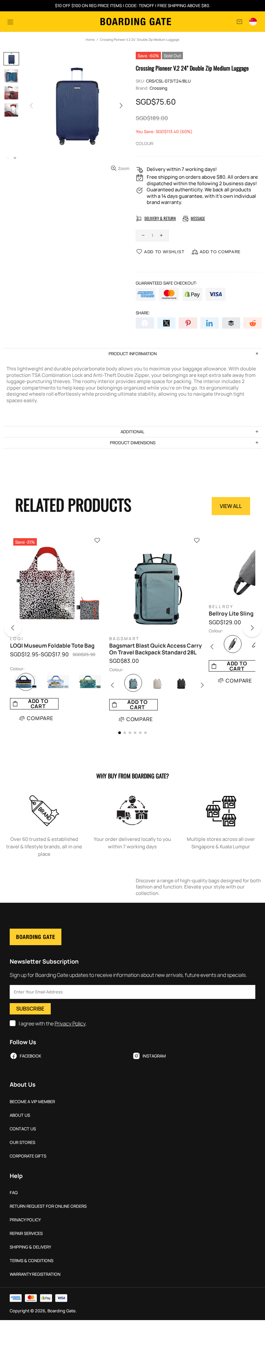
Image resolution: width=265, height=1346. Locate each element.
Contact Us (23, 1129)
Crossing (158, 88)
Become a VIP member (32, 1101)
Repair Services (26, 1233)
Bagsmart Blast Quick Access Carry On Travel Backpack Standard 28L (155, 649)
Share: (143, 313)
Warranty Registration (35, 1274)
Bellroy (221, 606)
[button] (17, 629)
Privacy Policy (70, 1023)
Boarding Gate (135, 21)
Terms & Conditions (31, 1260)
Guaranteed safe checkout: (166, 283)
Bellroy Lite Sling (231, 613)
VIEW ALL (231, 506)
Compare (40, 718)
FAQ (14, 1192)
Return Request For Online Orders (48, 1206)
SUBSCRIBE (30, 1008)
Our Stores (22, 1142)
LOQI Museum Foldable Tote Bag (52, 645)
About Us (20, 1115)
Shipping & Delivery (30, 1247)
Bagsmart (124, 638)
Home (90, 39)
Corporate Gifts (28, 1156)
